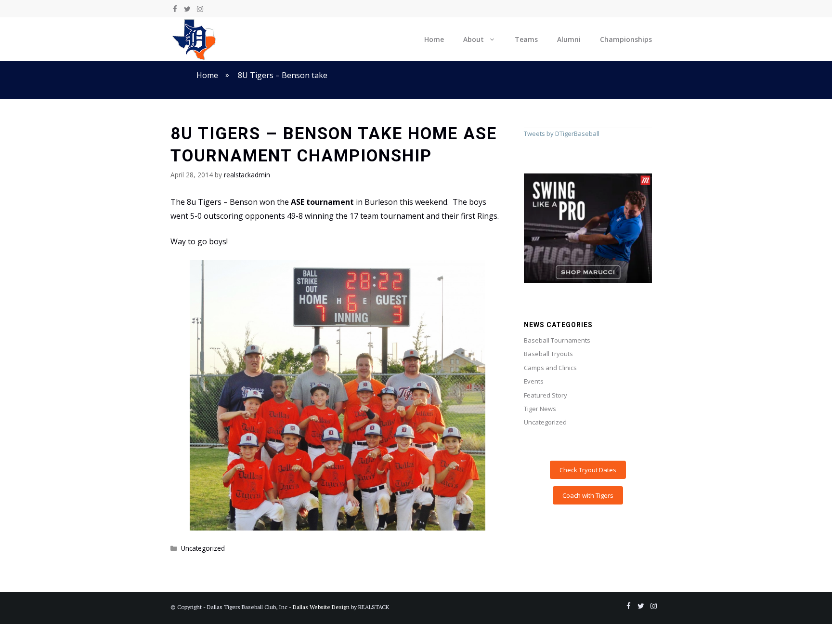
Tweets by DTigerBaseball (561, 133)
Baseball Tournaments (557, 340)
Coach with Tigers (587, 495)
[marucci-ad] (588, 280)
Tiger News (540, 408)
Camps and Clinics (550, 367)
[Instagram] (199, 9)
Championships (626, 39)
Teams (526, 39)
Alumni (569, 39)
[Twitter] (187, 9)
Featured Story (545, 395)
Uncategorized (203, 548)
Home (434, 39)
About (473, 39)
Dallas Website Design (321, 607)
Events (534, 381)
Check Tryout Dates (587, 469)
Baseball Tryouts (548, 353)
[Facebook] (174, 9)
